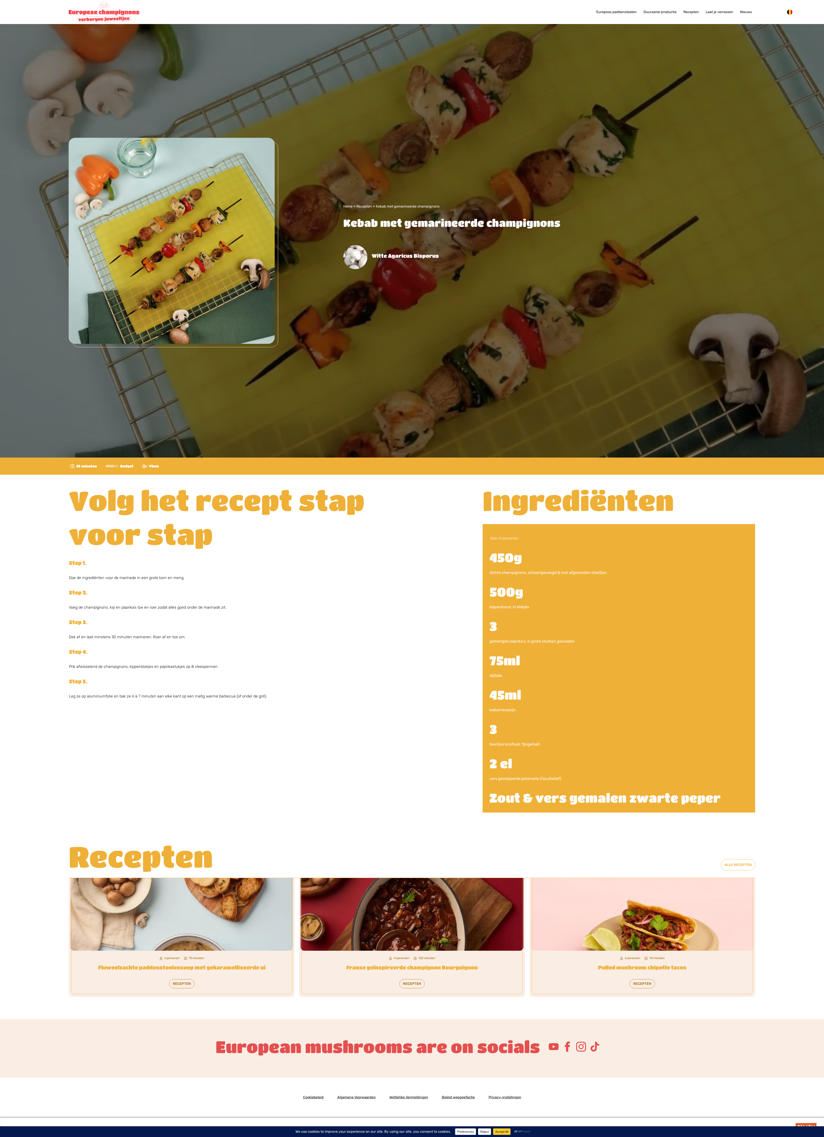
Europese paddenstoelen (616, 12)
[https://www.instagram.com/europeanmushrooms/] (581, 1046)
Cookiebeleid (313, 1097)
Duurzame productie (660, 12)
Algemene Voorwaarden (356, 1097)
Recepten (691, 12)
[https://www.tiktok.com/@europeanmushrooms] (595, 1046)
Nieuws (746, 12)
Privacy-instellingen (505, 1097)
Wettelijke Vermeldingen (408, 1097)
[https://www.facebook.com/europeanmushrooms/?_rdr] (567, 1046)
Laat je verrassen (719, 12)
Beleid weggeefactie (458, 1097)
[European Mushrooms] (137, 12)
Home (348, 206)
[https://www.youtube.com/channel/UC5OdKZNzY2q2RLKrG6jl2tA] (553, 1046)
